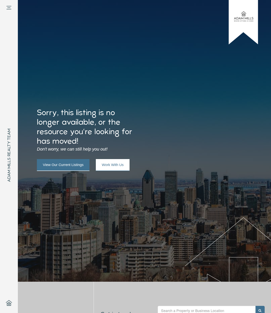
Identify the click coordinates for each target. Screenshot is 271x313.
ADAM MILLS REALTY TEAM (9, 155)
